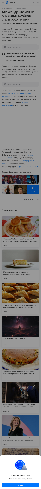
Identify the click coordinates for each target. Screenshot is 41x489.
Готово (20, 485)
